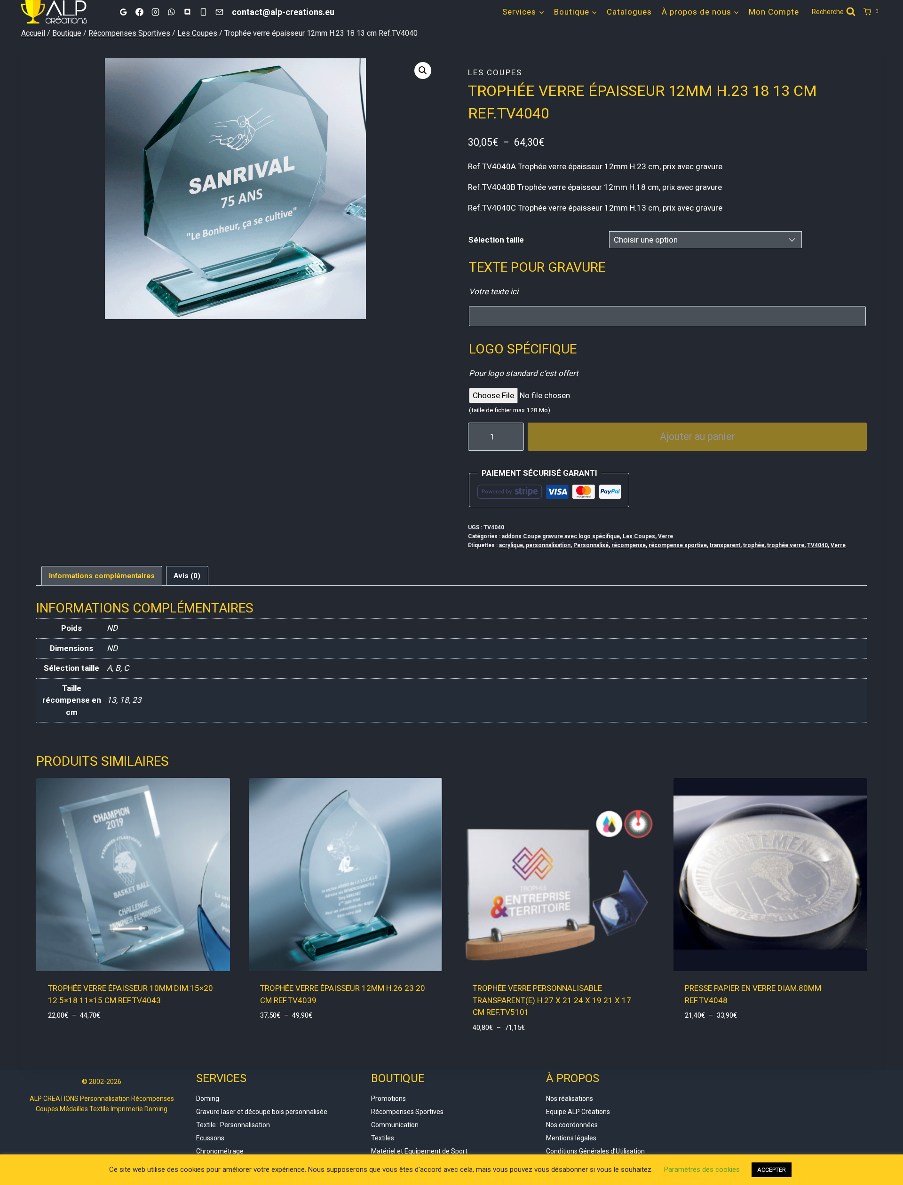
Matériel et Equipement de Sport (419, 1151)
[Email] (219, 12)
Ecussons (210, 1138)
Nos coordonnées (572, 1125)
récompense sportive (678, 545)
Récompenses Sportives (407, 1111)
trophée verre (785, 545)
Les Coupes (495, 72)
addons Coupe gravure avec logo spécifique (561, 536)
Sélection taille (496, 239)
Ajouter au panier (697, 436)
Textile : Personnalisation (233, 1125)
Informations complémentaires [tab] (102, 576)
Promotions (388, 1098)
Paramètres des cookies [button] (702, 1169)
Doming (207, 1098)
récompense (628, 545)
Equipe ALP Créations (578, 1111)
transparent (725, 545)
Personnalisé (591, 545)
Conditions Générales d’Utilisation (595, 1151)
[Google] (123, 12)
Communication (395, 1125)
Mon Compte (774, 11)
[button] (422, 70)
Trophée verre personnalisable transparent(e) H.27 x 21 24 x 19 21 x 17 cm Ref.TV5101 (552, 1000)
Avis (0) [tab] (187, 576)
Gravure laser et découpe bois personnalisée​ (261, 1111)
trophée (753, 545)
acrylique (511, 545)
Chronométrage (220, 1151)
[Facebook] (139, 12)
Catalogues (629, 11)
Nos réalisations (569, 1098)
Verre (665, 536)
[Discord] (187, 12)
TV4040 (817, 545)
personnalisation (548, 545)
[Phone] (203, 12)
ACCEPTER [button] (771, 1169)
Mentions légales (571, 1138)
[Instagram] (155, 12)
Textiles (382, 1138)
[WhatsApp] (171, 12)
